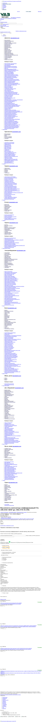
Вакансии (4, 702)
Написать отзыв (3, 599)
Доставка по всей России (16, 1)
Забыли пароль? (6, 24)
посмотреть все (15, 38)
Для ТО (18, 11)
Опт (3, 8)
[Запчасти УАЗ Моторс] (5, 17)
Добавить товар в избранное (5, 517)
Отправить (2, 539)
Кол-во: (1, 521)
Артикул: (16, 627)
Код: (1, 601)
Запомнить (3, 28)
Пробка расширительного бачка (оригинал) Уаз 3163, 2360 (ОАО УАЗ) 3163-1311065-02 (15, 649)
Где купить (4, 6)
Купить (2, 523)
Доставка (4, 7)
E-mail (1, 23)
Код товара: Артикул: (10, 514)
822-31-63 (3, 18)
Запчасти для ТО (5, 700)
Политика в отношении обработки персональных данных (10, 694)
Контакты (39, 11)
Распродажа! (7, 128)
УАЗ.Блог (4, 4)
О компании (4, 704)
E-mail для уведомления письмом (6, 535)
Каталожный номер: (3, 604)
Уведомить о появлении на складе (7, 525)
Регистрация (5, 22)
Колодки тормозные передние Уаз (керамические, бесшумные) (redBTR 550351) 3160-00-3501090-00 (18, 626)
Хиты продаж (11, 128)
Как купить (4, 706)
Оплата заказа (4, 697)
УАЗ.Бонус (4, 5)
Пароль (1, 24)
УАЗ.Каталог (4, 698)
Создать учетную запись (4, 26)
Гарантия (4, 701)
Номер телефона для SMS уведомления (33, 535)
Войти (1, 22)
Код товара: (2, 515)
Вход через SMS (3, 25)
